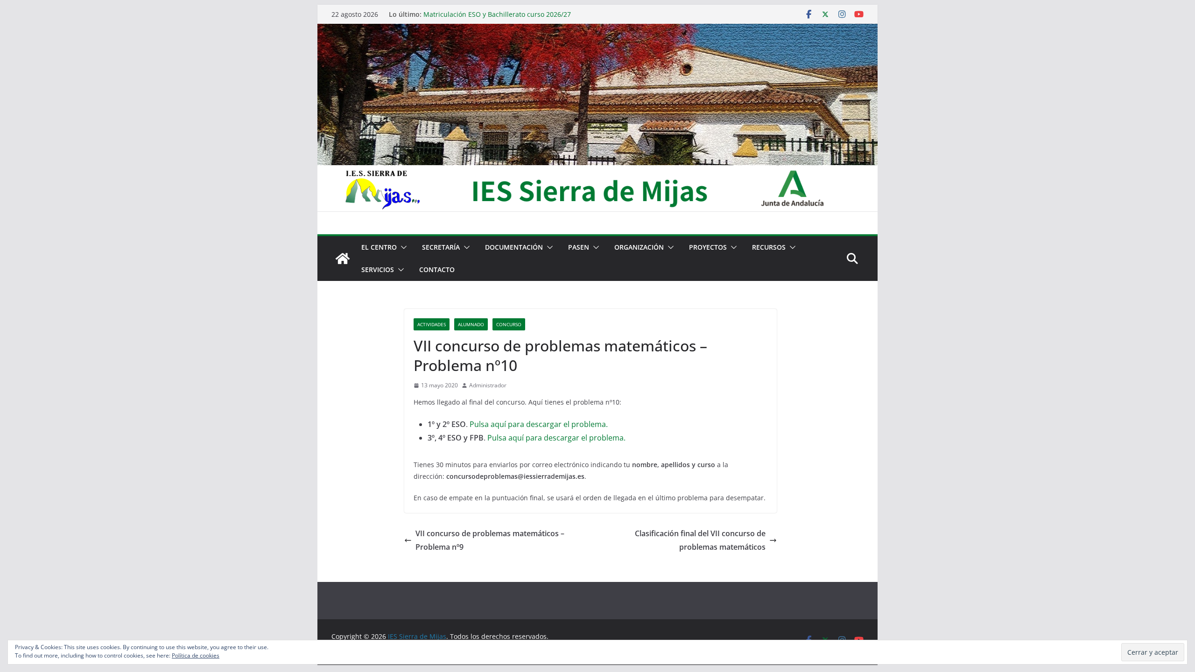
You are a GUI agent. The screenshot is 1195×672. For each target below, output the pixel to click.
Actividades (431, 324)
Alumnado (471, 324)
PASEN (578, 247)
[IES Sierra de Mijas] (597, 30)
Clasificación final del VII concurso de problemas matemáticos (700, 540)
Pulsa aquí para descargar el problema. (539, 424)
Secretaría (441, 247)
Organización (639, 247)
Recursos (769, 247)
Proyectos (708, 247)
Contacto (437, 269)
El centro (379, 247)
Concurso (508, 324)
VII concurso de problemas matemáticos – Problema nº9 (489, 540)
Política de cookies (195, 655)
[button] (402, 247)
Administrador (487, 385)
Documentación (514, 247)
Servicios (377, 269)
